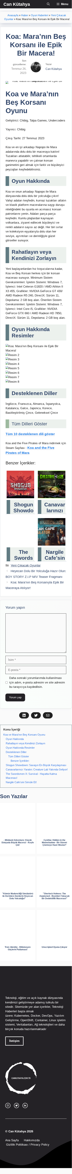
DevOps (47, 1015)
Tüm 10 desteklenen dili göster (30, 434)
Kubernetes (21, 1015)
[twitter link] (16, 1105)
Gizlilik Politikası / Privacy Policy (27, 1144)
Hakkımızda (32, 1140)
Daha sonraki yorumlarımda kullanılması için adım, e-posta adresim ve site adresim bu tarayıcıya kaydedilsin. (37, 682)
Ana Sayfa (12, 1140)
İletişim (14, 1041)
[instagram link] (7, 1105)
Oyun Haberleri (39, 15)
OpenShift (26, 1020)
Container (41, 1020)
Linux (52, 1020)
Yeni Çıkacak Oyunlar (26, 565)
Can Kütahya (16, 4)
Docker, (36, 1015)
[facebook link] (25, 1105)
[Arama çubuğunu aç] (48, 4)
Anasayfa (12, 15)
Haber (24, 15)
